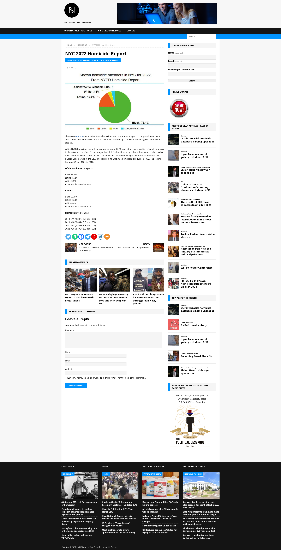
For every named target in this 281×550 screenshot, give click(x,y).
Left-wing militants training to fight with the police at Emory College (201, 513)
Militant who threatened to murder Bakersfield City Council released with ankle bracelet (201, 521)
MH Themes (112, 547)
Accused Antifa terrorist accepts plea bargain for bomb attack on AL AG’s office (201, 505)
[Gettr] (94, 237)
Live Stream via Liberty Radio (192, 398)
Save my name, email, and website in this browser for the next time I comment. (107, 377)
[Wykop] (100, 237)
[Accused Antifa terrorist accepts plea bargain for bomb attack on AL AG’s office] (201, 486)
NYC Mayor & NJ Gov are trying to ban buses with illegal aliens (79, 297)
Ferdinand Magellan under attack (159, 525)
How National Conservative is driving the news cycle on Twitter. (119, 517)
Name (68, 352)
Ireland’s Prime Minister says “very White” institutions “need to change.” (159, 519)
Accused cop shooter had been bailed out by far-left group (198, 536)
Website (69, 369)
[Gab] (75, 237)
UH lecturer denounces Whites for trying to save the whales (159, 531)
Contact (131, 30)
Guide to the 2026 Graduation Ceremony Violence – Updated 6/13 (119, 503)
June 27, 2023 (74, 67)
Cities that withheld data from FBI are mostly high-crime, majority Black (78, 521)
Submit (192, 81)
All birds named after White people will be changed (160, 510)
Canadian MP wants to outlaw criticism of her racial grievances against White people (77, 512)
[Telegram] (88, 237)
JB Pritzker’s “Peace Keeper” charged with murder (116, 524)
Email (68, 360)
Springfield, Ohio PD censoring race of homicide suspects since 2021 (79, 529)
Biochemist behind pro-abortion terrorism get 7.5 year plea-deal (199, 529)
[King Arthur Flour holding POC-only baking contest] (160, 486)
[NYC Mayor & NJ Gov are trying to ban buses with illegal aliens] (81, 280)
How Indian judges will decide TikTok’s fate (76, 536)
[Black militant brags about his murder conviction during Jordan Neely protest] (148, 280)
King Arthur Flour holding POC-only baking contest (160, 503)
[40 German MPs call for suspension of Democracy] (79, 486)
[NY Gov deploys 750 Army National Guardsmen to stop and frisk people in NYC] (115, 280)
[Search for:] (201, 36)
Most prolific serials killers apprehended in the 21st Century (118, 531)
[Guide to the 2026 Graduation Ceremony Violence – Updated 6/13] (120, 486)
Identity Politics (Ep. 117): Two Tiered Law (117, 510)
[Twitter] (68, 237)
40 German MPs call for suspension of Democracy (79, 503)
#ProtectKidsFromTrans (78, 30)
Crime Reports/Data (109, 30)
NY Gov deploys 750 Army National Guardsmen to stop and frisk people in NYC (113, 299)
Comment (70, 330)
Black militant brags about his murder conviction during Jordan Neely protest (148, 299)
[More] (107, 237)
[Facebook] (81, 237)
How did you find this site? (181, 69)
